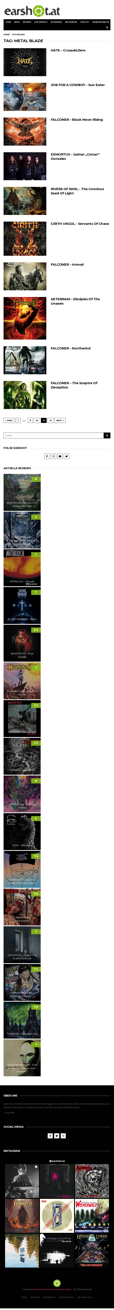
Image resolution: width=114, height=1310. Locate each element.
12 (50, 420)
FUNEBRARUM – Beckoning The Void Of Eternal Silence (22, 540)
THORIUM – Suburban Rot (22, 1033)
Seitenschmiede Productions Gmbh (53, 1289)
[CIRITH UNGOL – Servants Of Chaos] (25, 239)
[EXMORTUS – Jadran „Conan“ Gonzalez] (25, 166)
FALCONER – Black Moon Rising (77, 120)
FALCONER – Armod (67, 265)
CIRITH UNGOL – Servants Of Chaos (80, 224)
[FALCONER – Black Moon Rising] (25, 132)
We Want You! (84, 1297)
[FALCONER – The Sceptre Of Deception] (25, 395)
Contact (84, 22)
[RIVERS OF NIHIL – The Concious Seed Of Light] (25, 201)
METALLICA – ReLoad (22, 581)
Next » (60, 420)
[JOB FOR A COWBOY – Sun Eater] (25, 97)
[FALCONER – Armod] (25, 276)
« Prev (9, 420)
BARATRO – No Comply (22, 732)
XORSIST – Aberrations (22, 770)
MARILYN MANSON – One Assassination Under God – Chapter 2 (22, 1068)
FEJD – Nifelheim (22, 845)
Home (8, 22)
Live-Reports (41, 22)
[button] (22, 1181)
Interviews (56, 22)
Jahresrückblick (100, 22)
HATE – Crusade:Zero (68, 50)
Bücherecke (71, 22)
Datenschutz (66, 1297)
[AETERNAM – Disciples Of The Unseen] (25, 318)
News (17, 22)
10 (37, 420)
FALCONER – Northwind (70, 348)
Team (24, 1297)
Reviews (27, 22)
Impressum (49, 1297)
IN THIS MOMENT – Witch (22, 619)
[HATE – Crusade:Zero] (25, 62)
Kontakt (35, 1297)
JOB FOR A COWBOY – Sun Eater (78, 85)
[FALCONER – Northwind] (25, 360)
